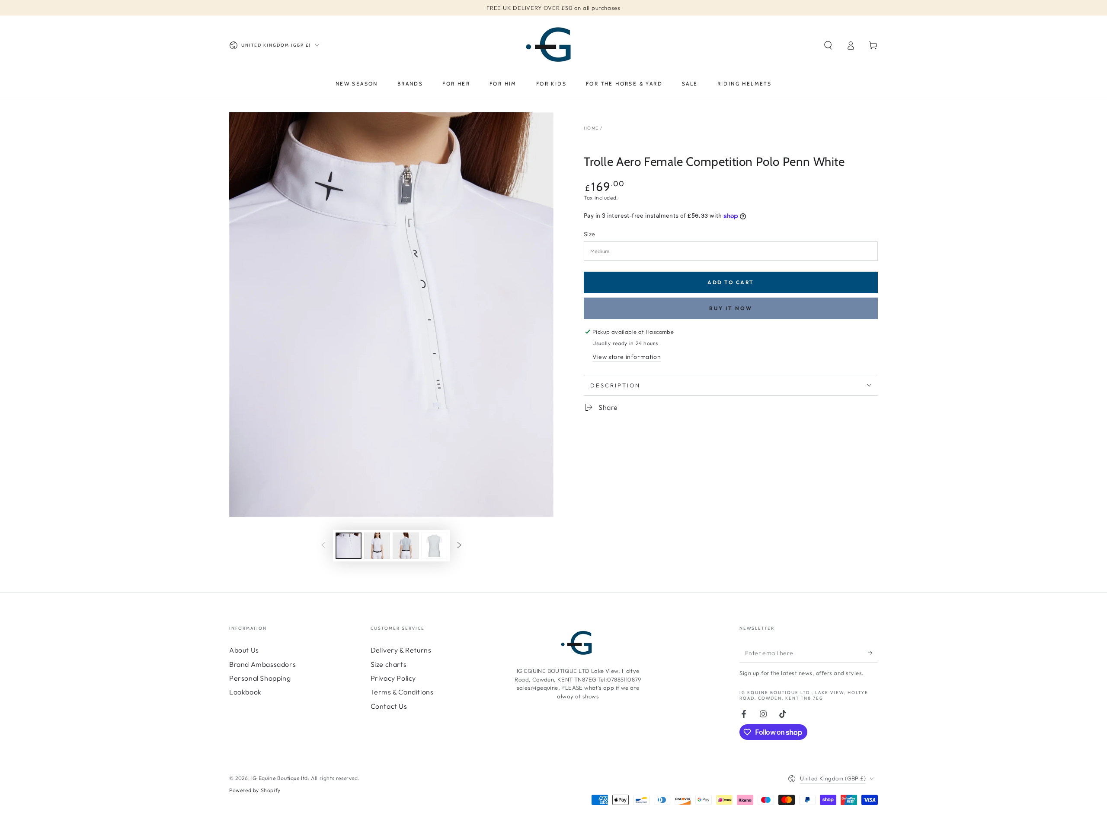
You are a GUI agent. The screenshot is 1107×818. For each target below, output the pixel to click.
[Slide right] (459, 545)
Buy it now (730, 308)
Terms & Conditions (402, 692)
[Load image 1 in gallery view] (349, 546)
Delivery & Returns (401, 650)
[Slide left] (323, 545)
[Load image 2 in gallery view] (377, 546)
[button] (828, 45)
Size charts (389, 664)
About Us (244, 650)
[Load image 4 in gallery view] (434, 546)
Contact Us (389, 706)
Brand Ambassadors (262, 664)
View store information (626, 357)
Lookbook (245, 692)
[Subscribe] (873, 652)
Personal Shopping (260, 678)
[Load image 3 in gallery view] (406, 546)
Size (589, 234)
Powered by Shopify (255, 790)
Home (591, 128)
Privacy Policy (393, 678)
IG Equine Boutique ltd (279, 778)
